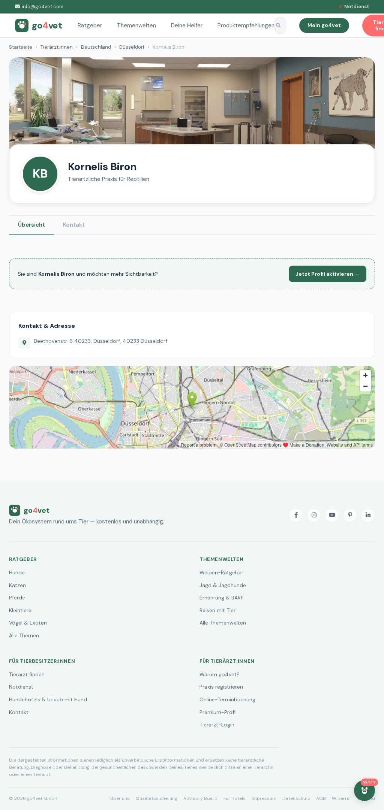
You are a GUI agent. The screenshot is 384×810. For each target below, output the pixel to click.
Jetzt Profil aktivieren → (328, 273)
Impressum (264, 798)
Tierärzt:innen (56, 47)
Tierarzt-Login (217, 724)
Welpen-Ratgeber (221, 572)
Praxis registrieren (221, 686)
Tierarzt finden (27, 674)
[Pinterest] (350, 515)
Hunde (17, 572)
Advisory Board (200, 798)
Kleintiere (20, 610)
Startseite (20, 47)
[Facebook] (296, 515)
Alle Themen (24, 635)
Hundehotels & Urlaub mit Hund (48, 699)
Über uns (120, 798)
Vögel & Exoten (28, 622)
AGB (321, 798)
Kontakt (74, 225)
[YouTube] (332, 515)
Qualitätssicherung (156, 798)
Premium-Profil (218, 712)
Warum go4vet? (220, 674)
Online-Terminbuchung (227, 699)
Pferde (17, 597)
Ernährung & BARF (221, 597)
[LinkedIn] (368, 515)
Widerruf (341, 798)
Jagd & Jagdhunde (223, 585)
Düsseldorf (131, 47)
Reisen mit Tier (218, 610)
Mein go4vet (324, 25)
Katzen (17, 585)
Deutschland (96, 47)
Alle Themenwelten (223, 622)
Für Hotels (235, 798)
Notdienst (21, 686)
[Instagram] (314, 515)
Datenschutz (296, 798)
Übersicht (31, 225)
